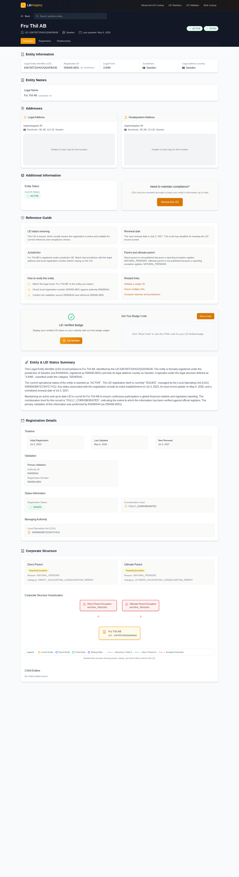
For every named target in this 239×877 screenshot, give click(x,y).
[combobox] (70, 16)
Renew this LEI (170, 202)
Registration (45, 41)
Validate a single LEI (134, 284)
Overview (28, 41)
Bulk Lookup (210, 5)
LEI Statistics (175, 5)
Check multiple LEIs (134, 289)
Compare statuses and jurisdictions (142, 294)
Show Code (206, 316)
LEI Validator (192, 5)
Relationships (64, 41)
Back (27, 16)
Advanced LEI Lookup (152, 5)
